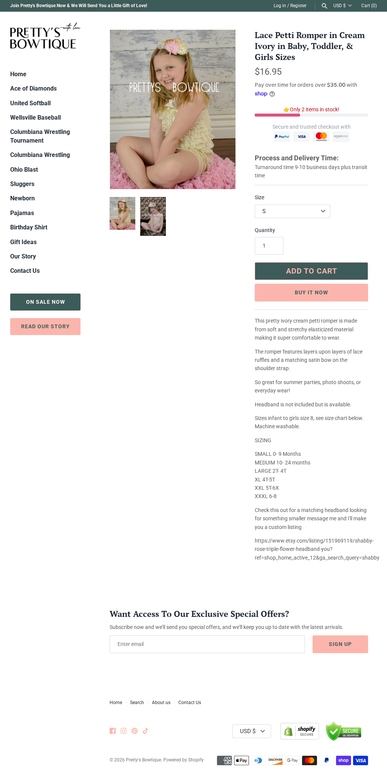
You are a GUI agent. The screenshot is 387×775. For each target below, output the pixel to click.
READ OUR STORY (45, 326)
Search (137, 702)
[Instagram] (124, 731)
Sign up (340, 644)
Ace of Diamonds (33, 88)
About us (161, 702)
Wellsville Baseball (35, 117)
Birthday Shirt (28, 227)
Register (298, 5)
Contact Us (25, 270)
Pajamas (22, 213)
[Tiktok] (145, 731)
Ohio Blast (24, 169)
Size (259, 197)
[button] (219, 109)
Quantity (265, 230)
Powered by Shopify (183, 760)
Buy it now (311, 292)
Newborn (22, 198)
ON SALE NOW (45, 302)
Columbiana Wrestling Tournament (40, 136)
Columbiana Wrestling (40, 154)
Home (18, 74)
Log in (280, 5)
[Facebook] (113, 731)
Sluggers (22, 184)
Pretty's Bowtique (143, 760)
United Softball (30, 103)
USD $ (339, 5)
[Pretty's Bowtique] (45, 35)
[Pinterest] (135, 731)
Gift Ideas (23, 242)
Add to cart (311, 270)
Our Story (23, 256)
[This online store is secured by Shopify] (299, 731)
